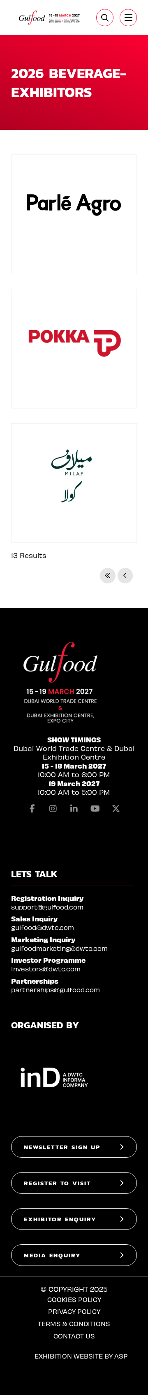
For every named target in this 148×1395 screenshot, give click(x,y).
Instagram (53, 808)
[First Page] (108, 575)
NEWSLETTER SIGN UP (62, 1147)
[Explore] (128, 17)
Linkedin (74, 808)
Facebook (32, 808)
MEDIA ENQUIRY (52, 1255)
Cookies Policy (74, 1299)
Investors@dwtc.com (46, 969)
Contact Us (74, 1336)
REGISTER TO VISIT (57, 1183)
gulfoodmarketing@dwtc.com (59, 948)
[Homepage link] (49, 17)
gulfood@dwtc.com (42, 927)
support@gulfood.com (47, 907)
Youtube (95, 808)
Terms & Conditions (74, 1323)
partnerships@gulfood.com (55, 990)
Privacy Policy (74, 1311)
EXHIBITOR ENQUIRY (60, 1219)
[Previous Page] (125, 575)
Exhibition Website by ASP (81, 1356)
